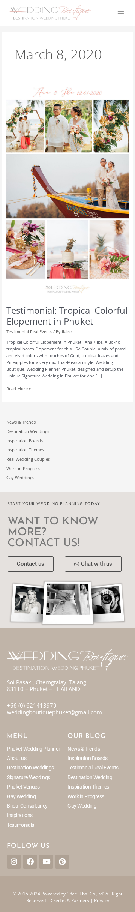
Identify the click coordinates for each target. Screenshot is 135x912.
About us (16, 758)
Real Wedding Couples (28, 459)
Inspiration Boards (24, 440)
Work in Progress (23, 468)
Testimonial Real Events (29, 331)
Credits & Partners (70, 900)
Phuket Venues (23, 787)
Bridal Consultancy (27, 806)
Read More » (18, 388)
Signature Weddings (28, 777)
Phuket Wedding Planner (33, 749)
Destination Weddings (27, 431)
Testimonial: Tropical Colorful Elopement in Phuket (67, 315)
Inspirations (20, 815)
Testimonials (20, 825)
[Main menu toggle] (121, 13)
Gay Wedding (21, 796)
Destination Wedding (90, 777)
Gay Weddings (20, 477)
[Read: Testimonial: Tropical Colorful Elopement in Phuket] (67, 191)
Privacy (101, 900)
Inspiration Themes (25, 449)
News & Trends (21, 422)
